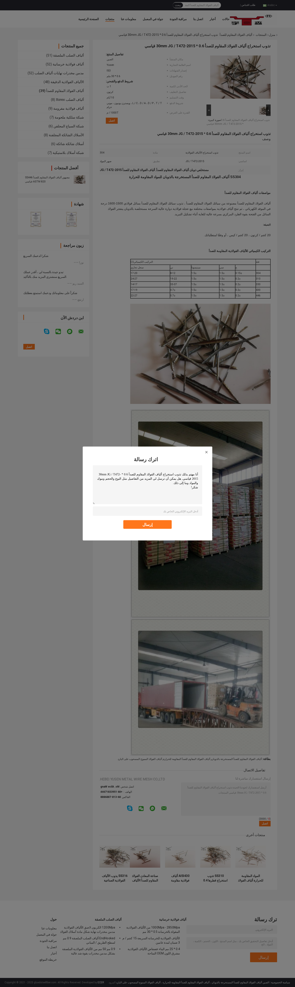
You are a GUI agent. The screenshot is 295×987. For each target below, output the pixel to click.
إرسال (148, 524)
